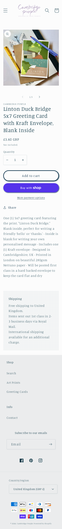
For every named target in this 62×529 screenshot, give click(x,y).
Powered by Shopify (42, 523)
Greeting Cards (17, 391)
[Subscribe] (50, 444)
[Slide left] (22, 97)
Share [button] (12, 207)
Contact (12, 417)
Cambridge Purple (25, 523)
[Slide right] (39, 97)
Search (11, 373)
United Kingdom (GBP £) (28, 489)
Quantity (9, 151)
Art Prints (13, 382)
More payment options (31, 197)
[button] (5, 10)
